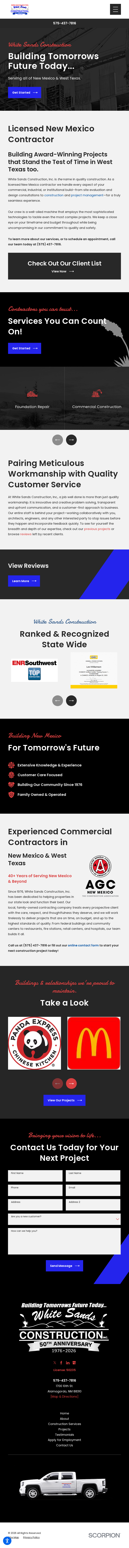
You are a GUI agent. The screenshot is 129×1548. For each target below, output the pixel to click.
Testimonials (64, 1435)
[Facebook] (61, 1362)
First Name (17, 1173)
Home (64, 1413)
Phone (14, 1187)
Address (15, 1202)
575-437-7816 (64, 23)
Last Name (75, 1173)
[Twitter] (55, 1362)
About (64, 1419)
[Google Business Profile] (74, 1362)
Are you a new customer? (26, 1216)
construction (53, 195)
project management (87, 195)
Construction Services (64, 1424)
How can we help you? (24, 1231)
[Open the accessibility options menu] (7, 1541)
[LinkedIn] (68, 1362)
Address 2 (74, 1202)
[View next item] (71, 440)
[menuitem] (64, 1413)
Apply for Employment (64, 1440)
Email (72, 1187)
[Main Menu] (115, 9)
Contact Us (64, 1445)
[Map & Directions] (64, 1396)
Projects (64, 1429)
